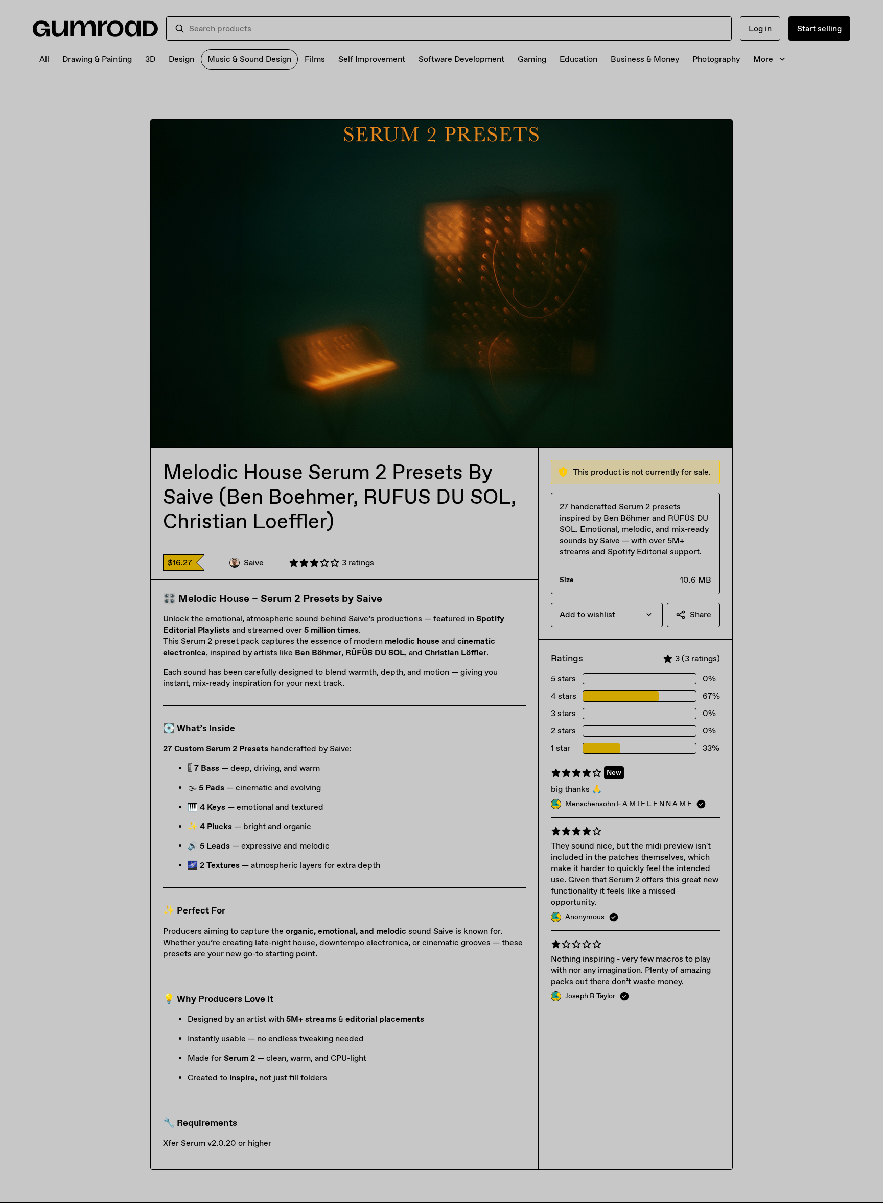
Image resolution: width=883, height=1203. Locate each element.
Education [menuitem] (578, 59)
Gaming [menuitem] (532, 59)
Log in (760, 28)
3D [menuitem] (150, 59)
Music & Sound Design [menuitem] (249, 59)
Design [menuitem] (181, 59)
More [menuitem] (763, 59)
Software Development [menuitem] (461, 59)
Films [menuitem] (315, 59)
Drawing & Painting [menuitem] (97, 59)
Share (700, 614)
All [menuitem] (44, 59)
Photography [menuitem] (716, 59)
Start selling (819, 28)
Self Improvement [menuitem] (371, 59)
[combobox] (456, 28)
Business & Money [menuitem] (645, 59)
